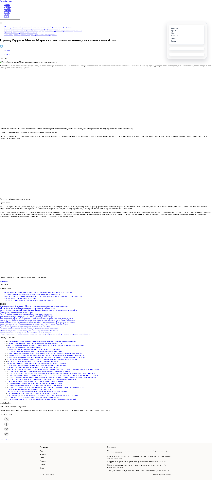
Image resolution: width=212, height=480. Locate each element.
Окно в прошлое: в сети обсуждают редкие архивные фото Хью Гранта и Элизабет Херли (34, 324)
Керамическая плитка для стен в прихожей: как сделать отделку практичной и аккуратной (42, 399)
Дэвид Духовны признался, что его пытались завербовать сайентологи (35, 385)
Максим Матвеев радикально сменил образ (20, 33)
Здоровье (7, 7)
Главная (7, 5)
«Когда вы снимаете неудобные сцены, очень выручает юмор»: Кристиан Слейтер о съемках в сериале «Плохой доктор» (45, 334)
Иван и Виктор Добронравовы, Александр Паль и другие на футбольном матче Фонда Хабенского (37, 320)
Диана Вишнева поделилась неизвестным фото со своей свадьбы (32, 393)
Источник (4, 281)
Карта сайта (4, 439)
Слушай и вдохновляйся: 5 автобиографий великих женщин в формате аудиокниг (40, 371)
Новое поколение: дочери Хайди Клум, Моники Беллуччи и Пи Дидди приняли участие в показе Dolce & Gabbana (52, 377)
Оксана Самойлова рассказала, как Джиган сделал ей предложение (25, 332)
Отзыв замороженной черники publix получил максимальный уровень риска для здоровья (38, 27)
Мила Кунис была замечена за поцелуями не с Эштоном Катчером (25, 326)
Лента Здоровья (6, 1)
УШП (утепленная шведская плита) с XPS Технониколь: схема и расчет (134, 470)
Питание (7, 11)
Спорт (6, 17)
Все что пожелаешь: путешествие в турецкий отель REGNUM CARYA (26, 316)
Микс (6, 15)
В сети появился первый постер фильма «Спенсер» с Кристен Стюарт (35, 383)
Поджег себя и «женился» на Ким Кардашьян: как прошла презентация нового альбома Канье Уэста (46, 387)
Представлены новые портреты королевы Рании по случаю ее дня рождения (29, 330)
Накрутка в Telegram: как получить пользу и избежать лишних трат (34, 397)
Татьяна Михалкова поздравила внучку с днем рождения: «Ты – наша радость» (38, 391)
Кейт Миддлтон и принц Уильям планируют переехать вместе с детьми (36, 381)
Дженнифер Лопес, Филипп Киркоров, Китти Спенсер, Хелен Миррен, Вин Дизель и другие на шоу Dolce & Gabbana (53, 375)
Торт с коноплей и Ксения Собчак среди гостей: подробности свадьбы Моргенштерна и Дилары (36, 318)
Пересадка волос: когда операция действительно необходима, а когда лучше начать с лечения (43, 395)
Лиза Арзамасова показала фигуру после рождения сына (29, 389)
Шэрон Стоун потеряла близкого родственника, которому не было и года (32, 29)
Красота (7, 9)
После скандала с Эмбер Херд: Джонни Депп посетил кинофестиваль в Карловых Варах (42, 379)
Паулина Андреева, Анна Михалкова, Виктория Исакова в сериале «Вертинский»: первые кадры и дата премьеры (52, 373)
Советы (7, 13)
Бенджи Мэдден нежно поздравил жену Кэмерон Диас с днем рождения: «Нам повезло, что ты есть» (38, 322)
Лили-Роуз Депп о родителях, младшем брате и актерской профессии (30, 35)
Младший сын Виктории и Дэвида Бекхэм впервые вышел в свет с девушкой (29, 328)
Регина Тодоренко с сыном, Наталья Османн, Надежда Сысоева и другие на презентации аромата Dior (43, 31)
